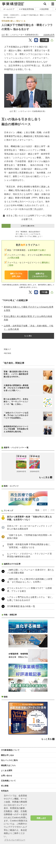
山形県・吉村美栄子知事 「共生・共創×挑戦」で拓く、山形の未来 (28, 327)
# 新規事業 (44, 9)
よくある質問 (6, 770)
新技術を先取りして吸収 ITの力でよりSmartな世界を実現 (28, 308)
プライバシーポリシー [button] (14, 840)
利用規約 (4, 791)
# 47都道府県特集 (26, 9)
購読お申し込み (7, 755)
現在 (37, 510)
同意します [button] (41, 818)
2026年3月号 (14, 15)
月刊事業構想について (10, 750)
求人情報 (4, 786)
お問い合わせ (6, 775)
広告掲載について (8, 781)
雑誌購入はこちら (8, 765)
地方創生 (8, 353)
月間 (52, 510)
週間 (45, 510)
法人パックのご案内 (9, 760)
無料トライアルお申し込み (16, 274)
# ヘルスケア (9, 9)
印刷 (43, 40)
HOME (6, 15)
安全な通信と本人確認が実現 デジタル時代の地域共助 (28, 318)
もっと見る (28, 336)
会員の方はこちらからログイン (40, 274)
